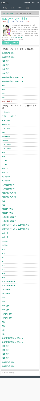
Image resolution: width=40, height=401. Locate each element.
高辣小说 (10, 13)
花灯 (3, 257)
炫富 (3, 152)
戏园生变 (5, 233)
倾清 (4, 21)
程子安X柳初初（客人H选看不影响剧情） (16, 225)
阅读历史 (27, 2)
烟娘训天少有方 (7, 209)
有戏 (3, 265)
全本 (20, 8)
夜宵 (3, 249)
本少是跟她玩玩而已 (9, 217)
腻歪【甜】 (6, 61)
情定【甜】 (6, 69)
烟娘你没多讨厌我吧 (9, 193)
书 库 (12, 8)
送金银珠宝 (6, 177)
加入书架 (15, 43)
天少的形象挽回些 (8, 185)
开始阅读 (6, 43)
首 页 (5, 8)
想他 (3, 93)
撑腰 (3, 273)
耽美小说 (4, 3)
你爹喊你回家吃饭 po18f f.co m (12, 77)
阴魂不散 (5, 140)
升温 (3, 298)
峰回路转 (5, 241)
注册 (37, 2)
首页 (4, 13)
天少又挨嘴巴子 (7, 128)
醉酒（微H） (6, 306)
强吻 (3, 132)
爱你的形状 (6, 289)
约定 (3, 201)
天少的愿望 (6, 112)
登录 (33, 2)
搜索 (27, 8)
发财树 (4, 160)
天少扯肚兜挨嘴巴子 (9, 116)
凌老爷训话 (6, 136)
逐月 (3, 85)
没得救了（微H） (8, 314)
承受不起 (5, 169)
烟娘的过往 (6, 124)
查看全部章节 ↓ (7, 101)
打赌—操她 (6, 120)
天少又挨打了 (6, 144)
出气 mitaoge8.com (8, 281)
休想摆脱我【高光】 (17, 37)
